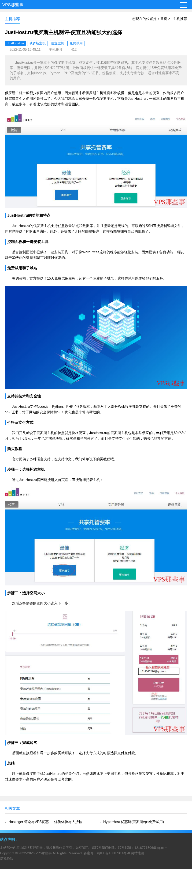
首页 (163, 19)
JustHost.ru (15, 43)
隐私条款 (6, 858)
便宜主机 (57, 43)
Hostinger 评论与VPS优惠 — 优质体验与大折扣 (45, 822)
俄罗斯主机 (37, 43)
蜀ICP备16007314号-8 (113, 853)
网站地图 (137, 853)
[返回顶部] (182, 777)
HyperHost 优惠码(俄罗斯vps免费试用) (133, 822)
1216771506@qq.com (150, 848)
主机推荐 (180, 19)
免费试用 (76, 43)
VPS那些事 (12, 4)
